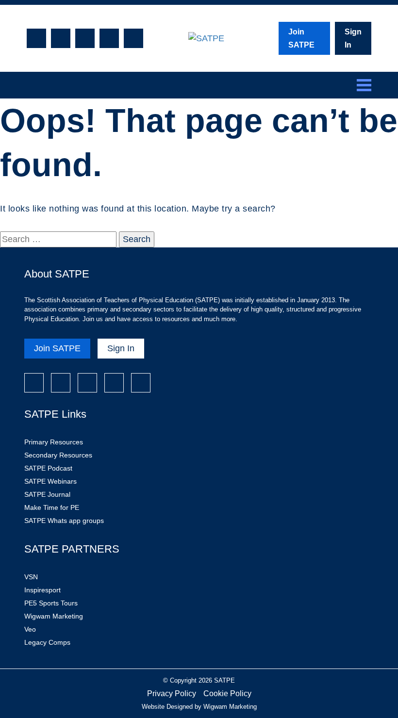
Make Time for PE (51, 507)
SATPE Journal (47, 494)
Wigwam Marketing (53, 616)
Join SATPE (301, 38)
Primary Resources (53, 442)
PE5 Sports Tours (51, 603)
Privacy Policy (171, 693)
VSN (31, 577)
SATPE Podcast (48, 468)
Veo (30, 629)
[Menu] (364, 85)
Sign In (353, 38)
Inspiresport (42, 590)
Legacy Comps (47, 642)
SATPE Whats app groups (64, 520)
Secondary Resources (58, 455)
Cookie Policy (227, 693)
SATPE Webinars (50, 481)
